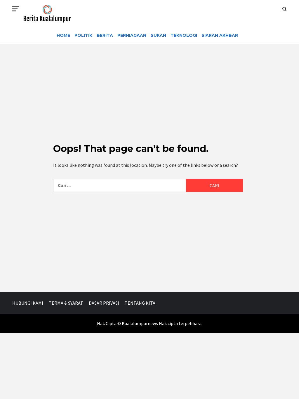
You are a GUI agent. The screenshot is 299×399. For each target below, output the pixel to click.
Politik (83, 35)
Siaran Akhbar (219, 35)
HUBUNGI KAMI (27, 303)
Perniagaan (131, 35)
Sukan (158, 35)
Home (63, 35)
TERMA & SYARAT (66, 303)
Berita (105, 35)
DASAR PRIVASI (104, 303)
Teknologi (184, 35)
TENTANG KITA (140, 303)
